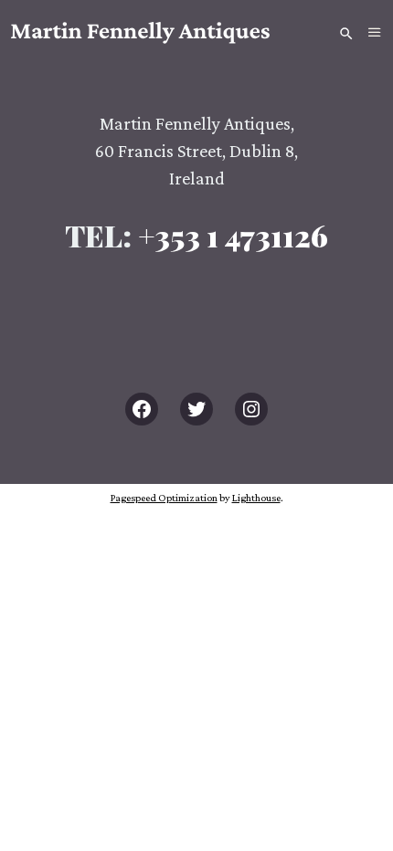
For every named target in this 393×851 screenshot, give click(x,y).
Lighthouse (256, 497)
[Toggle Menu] (374, 32)
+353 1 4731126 (233, 235)
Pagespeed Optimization (164, 497)
